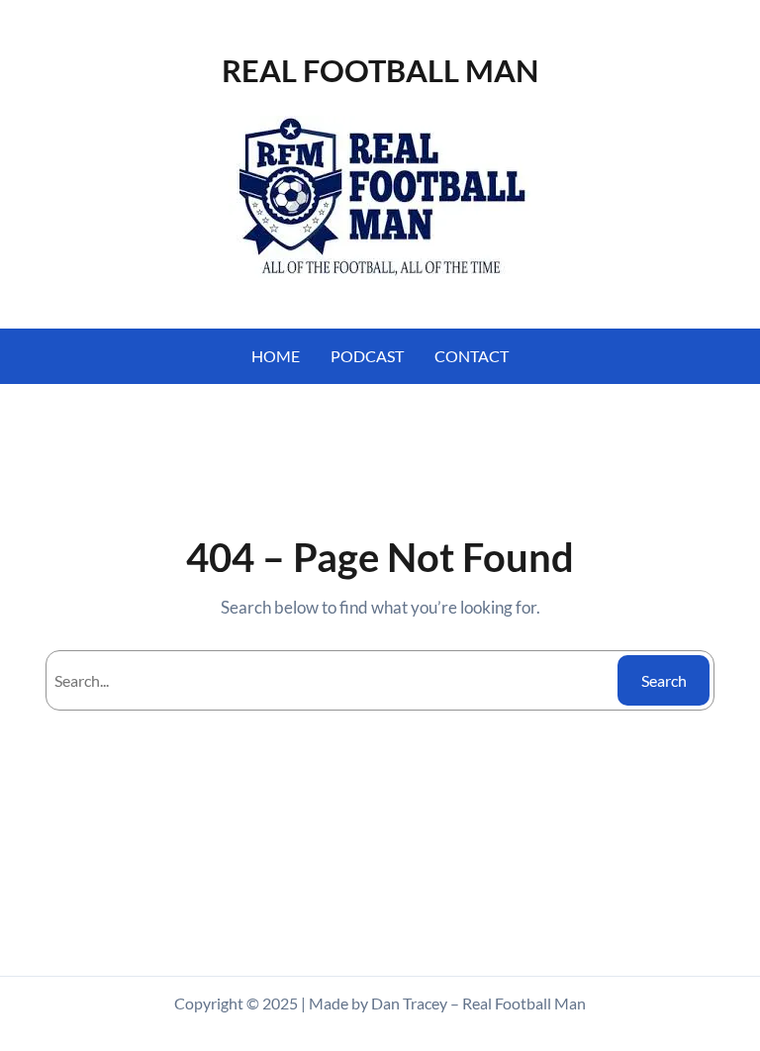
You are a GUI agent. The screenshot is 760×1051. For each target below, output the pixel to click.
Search (664, 680)
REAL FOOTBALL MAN (380, 70)
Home (275, 355)
